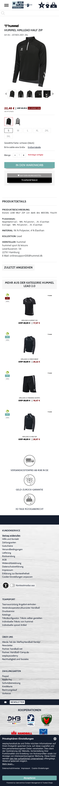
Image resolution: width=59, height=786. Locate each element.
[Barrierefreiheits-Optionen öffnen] (5, 585)
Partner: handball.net (12, 648)
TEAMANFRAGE (29, 180)
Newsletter (7, 645)
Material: (7, 230)
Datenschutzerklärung (12, 566)
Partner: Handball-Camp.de (15, 652)
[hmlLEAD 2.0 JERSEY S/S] (29, 310)
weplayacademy (10, 655)
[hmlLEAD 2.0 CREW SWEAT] (29, 349)
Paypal (5, 676)
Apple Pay (7, 679)
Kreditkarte (7, 686)
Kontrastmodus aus (25, 585)
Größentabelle (34, 147)
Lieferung (6, 552)
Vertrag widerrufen (11, 535)
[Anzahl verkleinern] (15, 155)
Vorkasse (6, 693)
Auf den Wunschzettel (30, 175)
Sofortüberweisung (11, 683)
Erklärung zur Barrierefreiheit (15, 573)
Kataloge (6, 614)
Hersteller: (9, 242)
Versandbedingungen (12, 549)
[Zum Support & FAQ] (41, 4)
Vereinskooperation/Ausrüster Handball (21, 607)
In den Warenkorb (29, 165)
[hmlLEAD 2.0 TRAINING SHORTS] (29, 387)
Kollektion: (9, 236)
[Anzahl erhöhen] (23, 155)
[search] (29, 13)
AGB (4, 559)
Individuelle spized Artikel (14, 625)
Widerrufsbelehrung (11, 563)
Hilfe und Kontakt (10, 539)
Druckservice (8, 611)
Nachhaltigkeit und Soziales (15, 659)
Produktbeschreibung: (16, 209)
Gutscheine (7, 546)
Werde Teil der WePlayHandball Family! (21, 642)
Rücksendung (8, 556)
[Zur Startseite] (22, 5)
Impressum (7, 570)
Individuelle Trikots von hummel (17, 621)
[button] (6, 5)
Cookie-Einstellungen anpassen (17, 576)
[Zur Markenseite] (11, 26)
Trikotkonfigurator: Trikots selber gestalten (22, 618)
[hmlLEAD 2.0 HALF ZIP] (29, 426)
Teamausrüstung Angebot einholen (19, 604)
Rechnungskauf (9, 690)
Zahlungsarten (9, 542)
